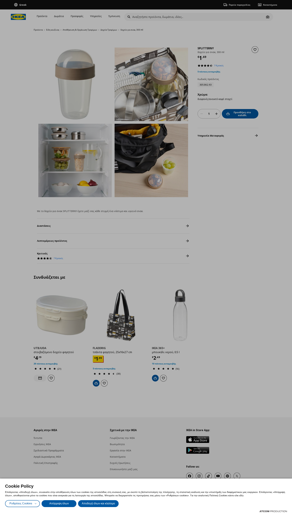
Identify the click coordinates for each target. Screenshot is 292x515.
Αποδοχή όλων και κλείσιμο (98, 503)
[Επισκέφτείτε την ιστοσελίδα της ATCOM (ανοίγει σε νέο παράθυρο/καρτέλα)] (273, 511)
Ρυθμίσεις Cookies (20, 503)
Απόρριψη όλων (59, 503)
